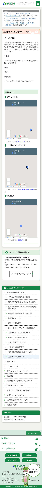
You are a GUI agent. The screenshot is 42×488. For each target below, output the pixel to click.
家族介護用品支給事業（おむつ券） (20, 313)
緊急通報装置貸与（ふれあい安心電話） (22, 302)
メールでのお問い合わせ (21, 274)
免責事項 (29, 455)
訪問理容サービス (14, 318)
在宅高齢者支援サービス (15, 288)
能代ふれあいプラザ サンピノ (18, 371)
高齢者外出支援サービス (17, 357)
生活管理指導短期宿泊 (16, 347)
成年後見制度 (11, 405)
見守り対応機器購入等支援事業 (19, 297)
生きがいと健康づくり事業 (17, 337)
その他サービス (12, 366)
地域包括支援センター (15, 385)
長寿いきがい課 (21, 141)
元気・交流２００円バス (17, 342)
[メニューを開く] (38, 3)
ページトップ (35, 433)
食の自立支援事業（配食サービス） (20, 352)
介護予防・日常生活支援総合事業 (19, 390)
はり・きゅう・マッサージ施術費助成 (21, 328)
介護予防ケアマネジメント (16, 395)
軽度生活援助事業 (14, 323)
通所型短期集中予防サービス (17, 400)
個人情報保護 (12, 455)
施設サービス (11, 361)
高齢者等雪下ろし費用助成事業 (19, 333)
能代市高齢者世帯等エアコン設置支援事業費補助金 (22, 308)
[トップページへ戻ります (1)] (9, 3)
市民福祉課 (19, 240)
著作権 (29, 460)
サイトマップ (12, 460)
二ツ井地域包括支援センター (25, 189)
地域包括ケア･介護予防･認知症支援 (19, 381)
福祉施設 (10, 376)
